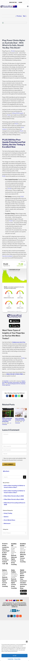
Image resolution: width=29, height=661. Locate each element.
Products (5, 543)
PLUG (3, 385)
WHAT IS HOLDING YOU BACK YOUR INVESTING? (7, 420)
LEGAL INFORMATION (7, 604)
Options (6, 516)
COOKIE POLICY (14, 605)
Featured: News (16, 382)
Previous (19, 16)
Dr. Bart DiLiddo (4, 553)
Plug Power (7, 385)
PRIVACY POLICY (6, 605)
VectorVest (5, 381)
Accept (14, 655)
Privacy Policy (17, 659)
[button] (27, 641)
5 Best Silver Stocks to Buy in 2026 (14, 496)
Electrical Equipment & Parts (14, 383)
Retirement (7, 523)
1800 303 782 (13, 2)
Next (24, 16)
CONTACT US (14, 606)
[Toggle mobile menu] (28, 6)
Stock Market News (9, 520)
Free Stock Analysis (5, 560)
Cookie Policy (11, 659)
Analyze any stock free (18, 342)
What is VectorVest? (5, 550)
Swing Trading (8, 513)
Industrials (23, 383)
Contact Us (5, 547)
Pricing (4, 545)
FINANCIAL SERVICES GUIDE (19, 604)
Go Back (6, 471)
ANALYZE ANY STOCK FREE (14, 374)
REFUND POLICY (22, 605)
